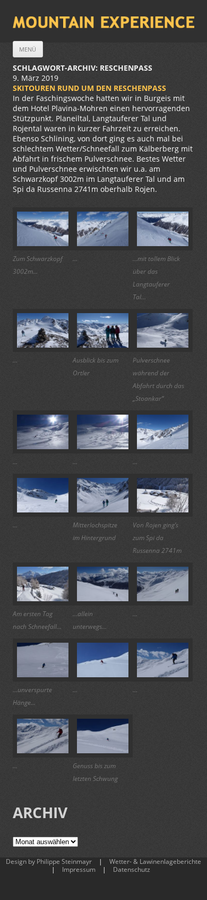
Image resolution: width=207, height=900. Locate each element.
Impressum (79, 869)
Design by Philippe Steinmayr (49, 861)
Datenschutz (131, 869)
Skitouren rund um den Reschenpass (89, 88)
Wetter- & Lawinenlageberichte (155, 861)
